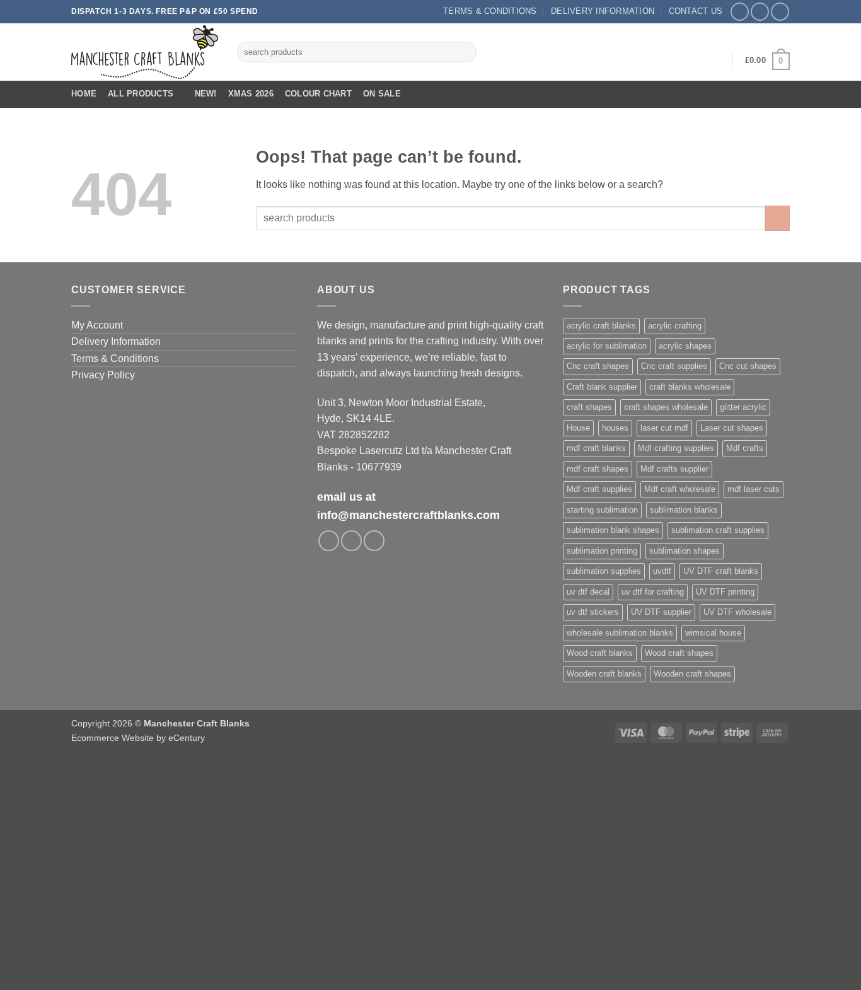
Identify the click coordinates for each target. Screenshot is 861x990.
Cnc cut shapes (748, 366)
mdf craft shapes (597, 469)
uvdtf (662, 571)
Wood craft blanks (600, 653)
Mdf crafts (744, 448)
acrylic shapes (685, 346)
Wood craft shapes (679, 653)
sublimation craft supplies (718, 530)
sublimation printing (602, 551)
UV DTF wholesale (737, 612)
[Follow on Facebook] (740, 12)
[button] (714, 60)
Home (83, 93)
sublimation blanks (684, 510)
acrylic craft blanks (601, 325)
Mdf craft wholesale (679, 489)
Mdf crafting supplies (676, 448)
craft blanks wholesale (690, 387)
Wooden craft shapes (692, 673)
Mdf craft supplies (599, 489)
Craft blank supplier (602, 387)
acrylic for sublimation (607, 346)
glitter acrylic (743, 407)
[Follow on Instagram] (760, 12)
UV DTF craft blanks (720, 571)
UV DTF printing (725, 592)
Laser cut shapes (731, 428)
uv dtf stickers (593, 612)
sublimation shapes (684, 551)
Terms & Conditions (490, 11)
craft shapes (589, 407)
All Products (140, 93)
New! (206, 93)
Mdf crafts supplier (674, 469)
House (578, 428)
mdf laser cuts (753, 489)
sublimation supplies (604, 571)
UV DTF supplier (661, 612)
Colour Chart (318, 93)
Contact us (696, 11)
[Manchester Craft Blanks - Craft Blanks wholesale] (144, 52)
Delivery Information (602, 11)
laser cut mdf (664, 428)
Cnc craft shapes (598, 366)
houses (615, 428)
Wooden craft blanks (604, 673)
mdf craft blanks (596, 448)
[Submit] (464, 52)
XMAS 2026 (251, 93)
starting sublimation (602, 510)
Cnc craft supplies (674, 366)
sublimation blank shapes (613, 530)
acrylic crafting (675, 325)
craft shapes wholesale (666, 407)
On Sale (382, 93)
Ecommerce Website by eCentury (138, 738)
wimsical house (713, 633)
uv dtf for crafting (652, 592)
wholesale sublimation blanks (620, 633)
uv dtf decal (588, 592)
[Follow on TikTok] (780, 12)
